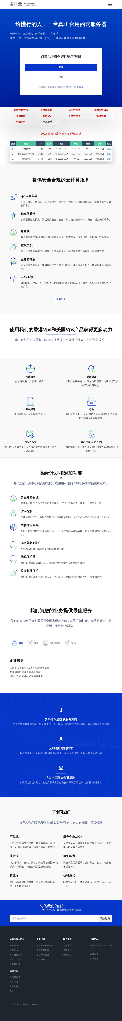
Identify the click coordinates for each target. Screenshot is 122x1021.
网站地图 (40, 959)
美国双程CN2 (101, 110)
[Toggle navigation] (110, 4)
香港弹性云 (15, 964)
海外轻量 (101, 116)
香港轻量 (94, 954)
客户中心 (67, 945)
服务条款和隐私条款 (46, 945)
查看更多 (61, 299)
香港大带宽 (74, 116)
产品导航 (47, 121)
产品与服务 (15, 977)
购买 (109, 149)
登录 (61, 67)
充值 (12, 991)
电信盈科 (21, 121)
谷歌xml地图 (42, 954)
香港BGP (48, 116)
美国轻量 (94, 959)
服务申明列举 (42, 950)
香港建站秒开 (47, 110)
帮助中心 (67, 950)
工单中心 (14, 981)
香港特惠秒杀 (21, 110)
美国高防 (21, 116)
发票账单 (14, 986)
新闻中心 (67, 954)
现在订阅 (105, 918)
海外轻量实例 (16, 954)
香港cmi (14, 950)
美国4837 (14, 945)
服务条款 (80, 87)
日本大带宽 (74, 110)
